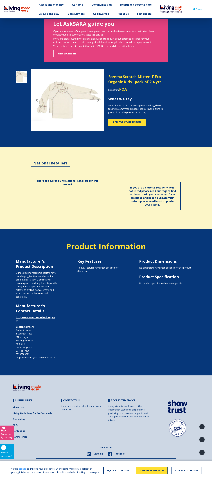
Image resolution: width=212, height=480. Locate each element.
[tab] (50, 161)
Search (200, 9)
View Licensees (66, 53)
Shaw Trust (19, 407)
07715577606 (22, 350)
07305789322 (22, 354)
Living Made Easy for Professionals (32, 413)
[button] (36, 100)
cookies (22, 468)
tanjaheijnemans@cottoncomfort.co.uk (35, 357)
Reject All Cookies (118, 470)
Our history (19, 419)
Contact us (19, 430)
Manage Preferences (152, 470)
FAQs (15, 425)
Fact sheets (144, 14)
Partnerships (20, 436)
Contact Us (66, 409)
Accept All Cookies (186, 470)
